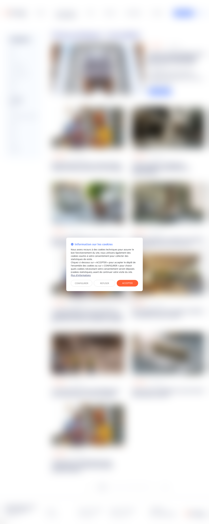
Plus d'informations (81, 275)
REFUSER (104, 283)
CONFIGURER (81, 283)
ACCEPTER (127, 283)
